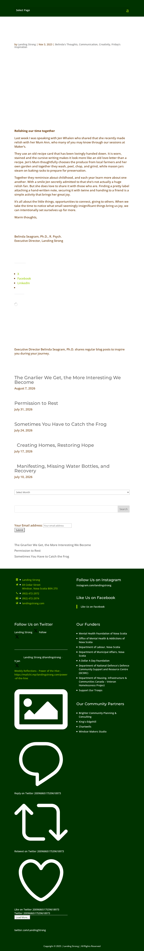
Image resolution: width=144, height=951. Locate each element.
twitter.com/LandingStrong (30, 930)
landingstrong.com (33, 603)
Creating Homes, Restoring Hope (54, 445)
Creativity (104, 44)
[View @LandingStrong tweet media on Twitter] (41, 735)
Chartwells (85, 726)
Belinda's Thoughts (66, 44)
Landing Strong (27, 44)
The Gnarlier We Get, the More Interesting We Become (67, 380)
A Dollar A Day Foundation (94, 660)
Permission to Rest (36, 403)
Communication (88, 44)
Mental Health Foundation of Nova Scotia (103, 633)
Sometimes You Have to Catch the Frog (60, 424)
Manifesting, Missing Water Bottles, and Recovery (62, 468)
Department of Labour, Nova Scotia (99, 647)
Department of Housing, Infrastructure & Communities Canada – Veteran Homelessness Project (103, 681)
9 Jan (17, 661)
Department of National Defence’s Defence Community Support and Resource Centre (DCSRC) (104, 669)
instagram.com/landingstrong (93, 585)
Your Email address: (28, 525)
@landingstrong (51, 657)
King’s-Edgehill (88, 721)
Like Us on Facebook (95, 597)
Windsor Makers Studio (92, 731)
